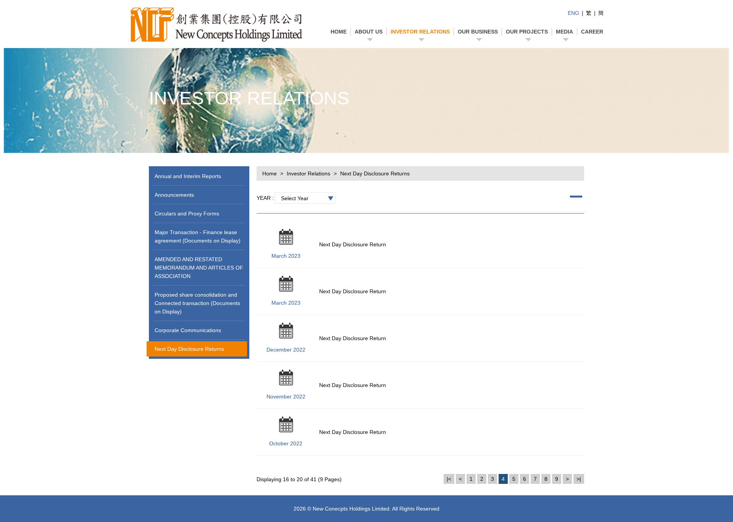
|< (449, 479)
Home (339, 32)
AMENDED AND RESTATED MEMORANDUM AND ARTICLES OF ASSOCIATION (199, 267)
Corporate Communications (188, 330)
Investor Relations (420, 32)
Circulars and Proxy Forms (187, 213)
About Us (369, 32)
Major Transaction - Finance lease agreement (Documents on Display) (198, 236)
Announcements (174, 195)
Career (592, 32)
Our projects (527, 32)
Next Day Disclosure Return (352, 244)
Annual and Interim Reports (188, 176)
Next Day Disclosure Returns (189, 349)
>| (578, 479)
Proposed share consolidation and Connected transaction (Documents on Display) (197, 303)
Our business (478, 32)
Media (564, 32)
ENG (573, 13)
